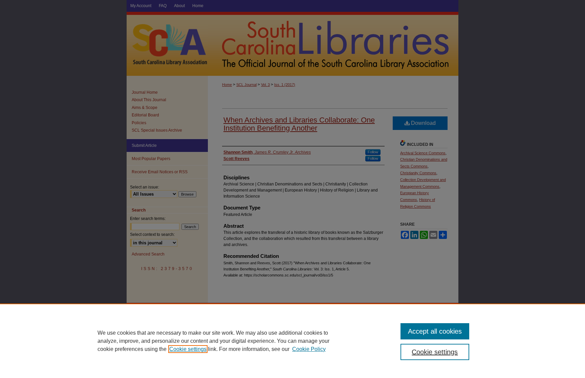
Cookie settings (188, 349)
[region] (292, 341)
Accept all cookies (435, 331)
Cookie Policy (309, 349)
